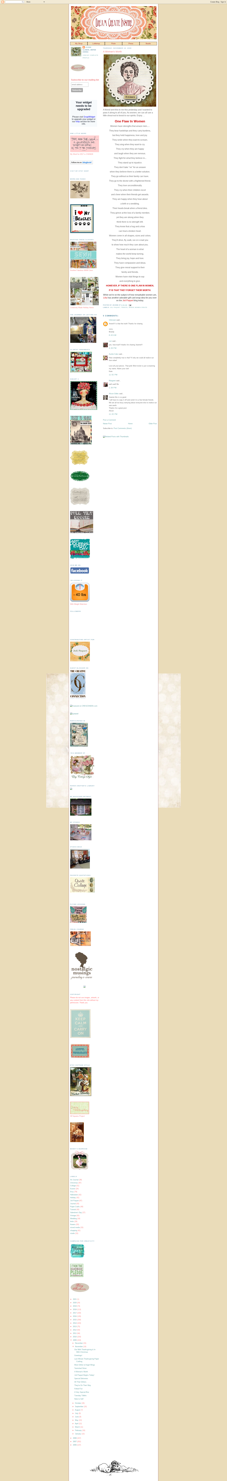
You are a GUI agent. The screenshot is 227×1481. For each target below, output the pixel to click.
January (78, 1434)
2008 (75, 1438)
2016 (75, 1316)
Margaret (112, 381)
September (79, 1407)
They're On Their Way (82, 1385)
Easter (72, 1189)
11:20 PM (113, 414)
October (78, 1403)
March (77, 1427)
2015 (75, 1320)
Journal (73, 1204)
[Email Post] (130, 305)
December (79, 1343)
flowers (73, 1224)
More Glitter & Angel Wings (84, 1365)
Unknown (112, 320)
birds (72, 1221)
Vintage (73, 1216)
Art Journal (74, 1180)
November (79, 1347)
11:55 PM (113, 375)
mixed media (75, 1227)
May (77, 1420)
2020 (75, 1303)
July (77, 1413)
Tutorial (73, 1209)
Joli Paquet (115, 307)
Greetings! (78, 1355)
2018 (75, 1309)
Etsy (72, 1192)
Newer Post (107, 424)
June (77, 1417)
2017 (75, 1313)
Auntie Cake (113, 354)
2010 (75, 1337)
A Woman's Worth (112, 51)
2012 (75, 1330)
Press (130, 43)
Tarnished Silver (80, 1368)
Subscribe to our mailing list (85, 80)
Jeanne (88, 47)
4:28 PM (113, 348)
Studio (148, 43)
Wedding (73, 1219)
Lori (110, 341)
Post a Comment (109, 420)
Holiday (73, 1198)
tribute (124, 307)
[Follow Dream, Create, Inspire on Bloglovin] (81, 164)
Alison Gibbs (114, 394)
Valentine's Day (76, 1212)
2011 (75, 1333)
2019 (75, 1306)
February (78, 1430)
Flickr (113, 43)
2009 (75, 1340)
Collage (73, 1186)
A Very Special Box (81, 1392)
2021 (75, 1299)
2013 (75, 1326)
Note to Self (78, 1399)
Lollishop (96, 43)
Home (130, 424)
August (78, 1410)
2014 (75, 1323)
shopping (73, 1230)
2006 (75, 1445)
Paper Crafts (75, 1207)
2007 (75, 1441)
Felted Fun (78, 1389)
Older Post (153, 424)
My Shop (78, 43)
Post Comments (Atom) (123, 428)
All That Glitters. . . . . (82, 1382)
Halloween (74, 1195)
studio (72, 1233)
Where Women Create (138, 307)
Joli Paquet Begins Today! (84, 1375)
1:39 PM (113, 388)
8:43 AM (112, 335)
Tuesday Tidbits (80, 1396)
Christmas (74, 1183)
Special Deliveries (81, 1378)
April (77, 1424)
